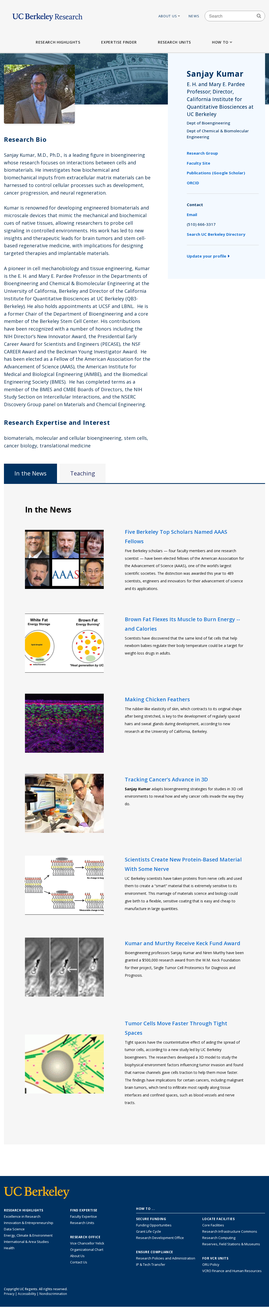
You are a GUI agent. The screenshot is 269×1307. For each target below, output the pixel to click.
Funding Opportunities (154, 1225)
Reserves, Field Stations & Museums (231, 1244)
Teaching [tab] (82, 473)
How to (220, 42)
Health (9, 1248)
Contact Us (78, 1262)
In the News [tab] (30, 473)
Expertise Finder (119, 42)
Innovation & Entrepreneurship (28, 1222)
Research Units (174, 42)
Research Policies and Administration (165, 1258)
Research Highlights (58, 42)
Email (192, 214)
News (194, 16)
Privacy (9, 1294)
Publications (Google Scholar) (216, 172)
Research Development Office (160, 1237)
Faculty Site (198, 163)
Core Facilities (213, 1225)
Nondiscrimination (53, 1294)
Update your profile (206, 256)
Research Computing (218, 1237)
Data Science (14, 1229)
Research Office (85, 1237)
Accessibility (27, 1294)
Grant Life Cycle (148, 1231)
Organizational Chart (86, 1249)
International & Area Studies (26, 1241)
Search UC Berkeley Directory (216, 234)
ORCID (193, 182)
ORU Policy (210, 1264)
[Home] (47, 15)
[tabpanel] (134, 813)
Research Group (202, 153)
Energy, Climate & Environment (28, 1235)
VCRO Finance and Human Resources (232, 1270)
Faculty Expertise (83, 1216)
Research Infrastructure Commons (229, 1231)
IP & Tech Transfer (150, 1264)
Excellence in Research (22, 1216)
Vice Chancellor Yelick (87, 1243)
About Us (167, 16)
